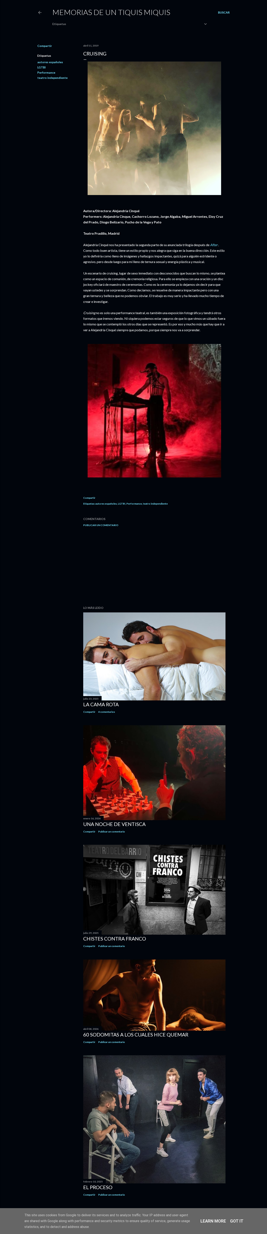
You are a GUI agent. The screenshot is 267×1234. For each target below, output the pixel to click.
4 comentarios (106, 711)
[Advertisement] (154, 566)
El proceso (97, 1187)
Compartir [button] (44, 46)
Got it (236, 1221)
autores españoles (50, 62)
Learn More (213, 1221)
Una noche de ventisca (114, 824)
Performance (46, 72)
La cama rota (101, 704)
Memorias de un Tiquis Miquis (111, 12)
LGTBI (41, 67)
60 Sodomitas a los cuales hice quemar (135, 1034)
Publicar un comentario (100, 525)
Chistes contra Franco (114, 939)
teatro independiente (52, 77)
